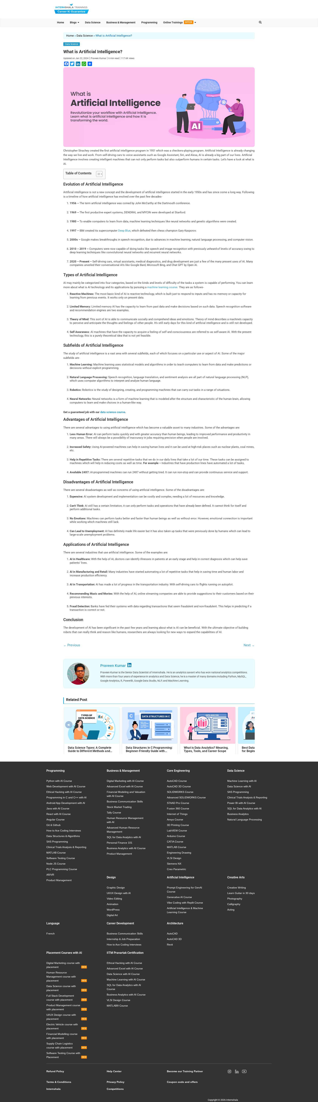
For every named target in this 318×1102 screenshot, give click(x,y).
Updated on (76, 58)
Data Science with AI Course (123, 974)
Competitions (115, 1088)
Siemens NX (174, 863)
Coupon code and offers (182, 1081)
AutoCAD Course (177, 780)
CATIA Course (175, 841)
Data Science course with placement (66, 988)
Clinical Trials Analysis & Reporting (66, 847)
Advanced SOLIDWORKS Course (186, 797)
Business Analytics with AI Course (126, 848)
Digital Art (112, 915)
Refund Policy (55, 1071)
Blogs (73, 22)
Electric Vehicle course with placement (66, 1026)
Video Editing (114, 898)
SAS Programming (57, 841)
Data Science (92, 22)
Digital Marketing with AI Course (125, 780)
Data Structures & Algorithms (63, 836)
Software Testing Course (60, 858)
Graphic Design (116, 887)
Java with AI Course (57, 808)
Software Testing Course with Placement (66, 1055)
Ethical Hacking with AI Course (64, 791)
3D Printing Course (178, 825)
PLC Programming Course (61, 869)
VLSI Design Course (118, 1000)
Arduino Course (176, 836)
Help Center (114, 1071)
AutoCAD (172, 933)
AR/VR (50, 874)
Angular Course (55, 819)
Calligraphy (233, 904)
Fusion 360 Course (178, 808)
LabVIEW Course (177, 830)
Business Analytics (238, 814)
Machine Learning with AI (242, 780)
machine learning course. (162, 287)
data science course (112, 412)
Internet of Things (177, 814)
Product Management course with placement (66, 1007)
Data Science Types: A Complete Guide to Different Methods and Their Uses (89, 749)
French (50, 933)
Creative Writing (236, 887)
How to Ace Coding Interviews (63, 830)
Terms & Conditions (58, 1081)
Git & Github (53, 825)
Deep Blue (124, 230)
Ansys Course (175, 819)
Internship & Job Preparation (123, 939)
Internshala (53, 1088)
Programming (149, 22)
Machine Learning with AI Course (126, 979)
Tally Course (114, 812)
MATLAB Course (56, 852)
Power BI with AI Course (241, 802)
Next (249, 645)
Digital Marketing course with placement (66, 964)
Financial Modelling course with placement (66, 1035)
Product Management (59, 880)
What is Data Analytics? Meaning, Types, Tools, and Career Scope (206, 749)
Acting (230, 909)
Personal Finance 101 (119, 842)
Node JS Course (56, 863)
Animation (112, 904)
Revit (170, 944)
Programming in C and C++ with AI (66, 797)
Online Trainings (177, 22)
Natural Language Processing (244, 819)
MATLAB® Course (117, 1005)
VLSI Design (174, 858)
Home (60, 22)
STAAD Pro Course (178, 802)
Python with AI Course (59, 780)
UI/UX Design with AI (119, 893)
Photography (234, 898)
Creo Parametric (176, 869)
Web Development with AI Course (65, 786)
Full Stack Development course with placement (66, 997)
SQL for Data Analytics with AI (124, 837)
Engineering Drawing (179, 852)
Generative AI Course (179, 897)
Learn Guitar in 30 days (241, 893)
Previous (71, 645)
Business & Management (120, 22)
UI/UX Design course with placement (66, 1016)
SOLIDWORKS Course (180, 791)
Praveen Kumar (98, 58)
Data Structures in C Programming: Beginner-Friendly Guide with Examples (149, 749)
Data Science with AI (239, 786)
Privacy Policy (115, 1081)
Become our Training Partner (185, 1071)
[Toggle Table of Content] (97, 174)
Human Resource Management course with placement (66, 976)
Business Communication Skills (125, 801)
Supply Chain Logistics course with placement (66, 1045)
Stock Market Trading (119, 807)
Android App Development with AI (65, 802)
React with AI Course (58, 814)
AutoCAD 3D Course (179, 786)
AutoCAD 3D (174, 939)
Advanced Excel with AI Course (125, 786)
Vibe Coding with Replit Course (185, 902)
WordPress (113, 909)
